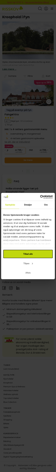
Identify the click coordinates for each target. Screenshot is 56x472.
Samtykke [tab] (10, 205)
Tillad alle (28, 254)
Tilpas (26, 263)
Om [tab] (46, 205)
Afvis (28, 272)
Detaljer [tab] (28, 205)
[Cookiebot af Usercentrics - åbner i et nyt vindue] (40, 197)
